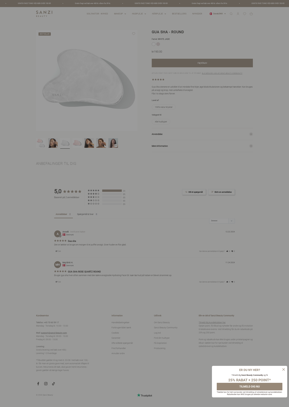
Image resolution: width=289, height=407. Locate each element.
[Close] (283, 369)
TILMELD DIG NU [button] (249, 386)
